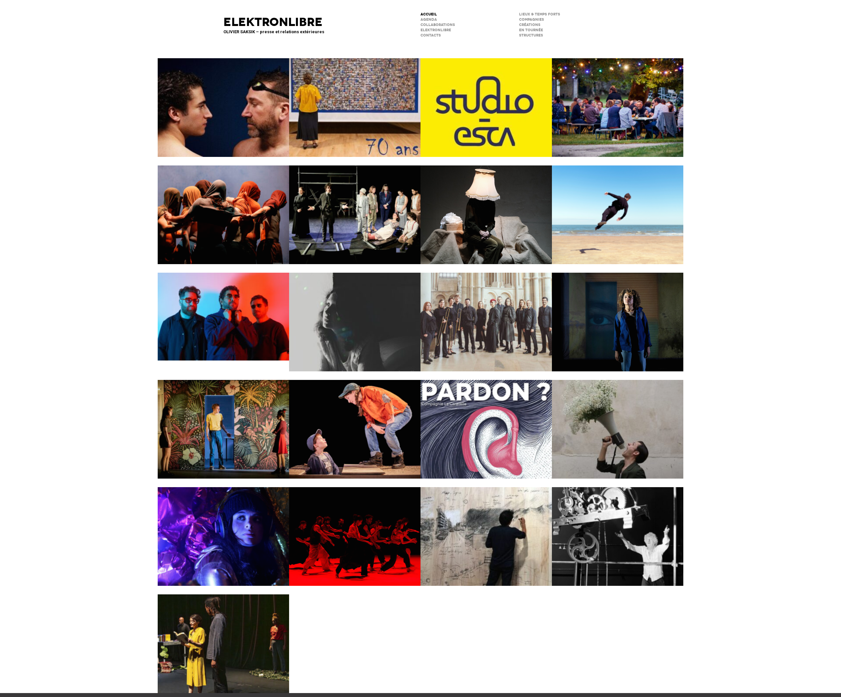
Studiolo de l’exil (486, 532)
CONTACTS (430, 35)
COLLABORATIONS (437, 25)
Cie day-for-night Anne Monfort (223, 639)
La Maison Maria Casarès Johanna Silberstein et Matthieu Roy (617, 103)
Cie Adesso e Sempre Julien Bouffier (223, 532)
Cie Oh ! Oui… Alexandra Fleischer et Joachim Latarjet (617, 317)
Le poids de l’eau (223, 103)
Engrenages (617, 532)
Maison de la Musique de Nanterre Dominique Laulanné (223, 312)
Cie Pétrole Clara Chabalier (354, 317)
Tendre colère (354, 532)
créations (529, 25)
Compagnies (531, 19)
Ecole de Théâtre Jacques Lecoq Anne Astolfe (354, 103)
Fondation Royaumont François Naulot (486, 317)
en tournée (531, 30)
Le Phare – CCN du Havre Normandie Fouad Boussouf (223, 210)
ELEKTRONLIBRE (435, 30)
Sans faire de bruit (486, 210)
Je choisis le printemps (617, 425)
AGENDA (428, 19)
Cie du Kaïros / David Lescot (354, 425)
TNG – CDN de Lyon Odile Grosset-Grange (223, 425)
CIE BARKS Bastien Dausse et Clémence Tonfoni (617, 210)
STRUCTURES (531, 35)
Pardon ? (486, 425)
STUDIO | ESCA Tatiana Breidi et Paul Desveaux (486, 103)
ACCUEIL (428, 14)
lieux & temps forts (539, 14)
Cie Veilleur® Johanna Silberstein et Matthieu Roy (354, 210)
